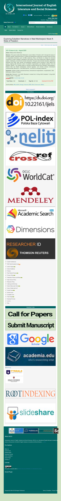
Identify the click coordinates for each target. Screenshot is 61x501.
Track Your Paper (47, 15)
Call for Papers (10, 266)
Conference (49, 27)
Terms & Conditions (47, 490)
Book (6, 30)
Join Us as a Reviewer (38, 15)
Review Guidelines (40, 27)
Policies (9, 271)
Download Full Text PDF (47, 81)
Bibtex (42, 84)
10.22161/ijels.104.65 (19, 78)
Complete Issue (10, 294)
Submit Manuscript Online (12, 286)
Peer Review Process (12, 273)
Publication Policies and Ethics (14, 277)
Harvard (26, 84)
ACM (17, 84)
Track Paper (9, 296)
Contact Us (20, 30)
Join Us (8, 301)
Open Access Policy (11, 279)
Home (42, 45)
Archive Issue (10, 292)
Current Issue (10, 290)
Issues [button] (22, 27)
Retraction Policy (11, 281)
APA (14, 84)
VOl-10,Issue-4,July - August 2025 (16, 50)
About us (7, 449)
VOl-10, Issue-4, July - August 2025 (51, 45)
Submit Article (12, 30)
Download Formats (11, 299)
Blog (8, 303)
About (9, 27)
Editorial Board (30, 27)
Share (26, 15)
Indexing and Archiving (12, 284)
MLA (33, 84)
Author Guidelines (11, 269)
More (45, 442)
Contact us (7, 459)
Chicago (21, 84)
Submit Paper (8, 457)
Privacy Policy (10, 275)
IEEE (30, 84)
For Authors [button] (15, 27)
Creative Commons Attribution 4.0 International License (30, 468)
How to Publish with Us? (12, 288)
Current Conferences (11, 261)
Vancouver (37, 84)
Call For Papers (52, 33)
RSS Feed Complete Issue (13, 264)
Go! (55, 22)
